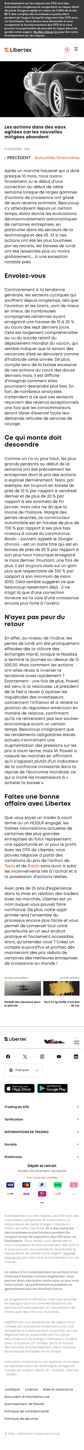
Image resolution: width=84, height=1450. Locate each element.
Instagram (43, 1059)
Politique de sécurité (21, 1419)
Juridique (12, 1389)
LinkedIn (77, 1059)
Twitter (26, 1059)
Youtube (59, 1059)
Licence (31, 1389)
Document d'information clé (26, 1397)
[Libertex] (31, 50)
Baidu (33, 866)
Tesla (9, 866)
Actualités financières (57, 158)
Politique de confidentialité (26, 1411)
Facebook (9, 1059)
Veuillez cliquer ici (45, 31)
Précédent (18, 158)
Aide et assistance (58, 1389)
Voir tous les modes (42, 1177)
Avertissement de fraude (24, 1404)
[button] (77, 50)
